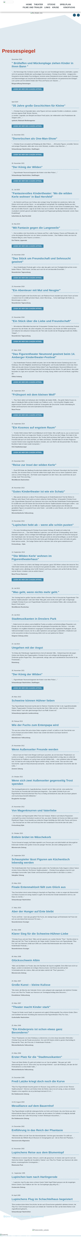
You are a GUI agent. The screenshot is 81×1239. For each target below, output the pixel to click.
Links (47, 7)
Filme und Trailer (32, 7)
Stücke (51, 4)
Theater (38, 4)
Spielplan (65, 4)
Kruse (55, 7)
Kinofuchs (69, 7)
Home (29, 4)
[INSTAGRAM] (78, 15)
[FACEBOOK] (74, 15)
